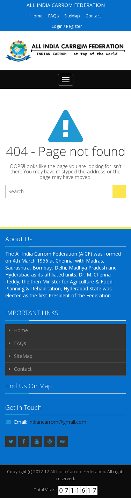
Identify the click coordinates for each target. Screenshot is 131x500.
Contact (93, 16)
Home (36, 16)
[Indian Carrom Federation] (65, 50)
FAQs (53, 16)
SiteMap (72, 16)
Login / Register (67, 26)
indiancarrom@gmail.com (57, 422)
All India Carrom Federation (77, 472)
